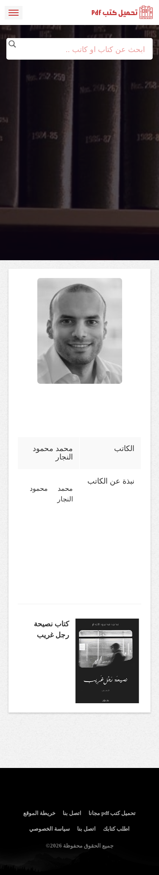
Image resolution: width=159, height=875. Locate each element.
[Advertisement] (79, 138)
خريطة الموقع (39, 813)
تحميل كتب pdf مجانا (112, 813)
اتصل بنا (72, 813)
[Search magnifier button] (12, 44)
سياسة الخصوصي (49, 828)
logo (122, 12)
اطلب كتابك (116, 828)
